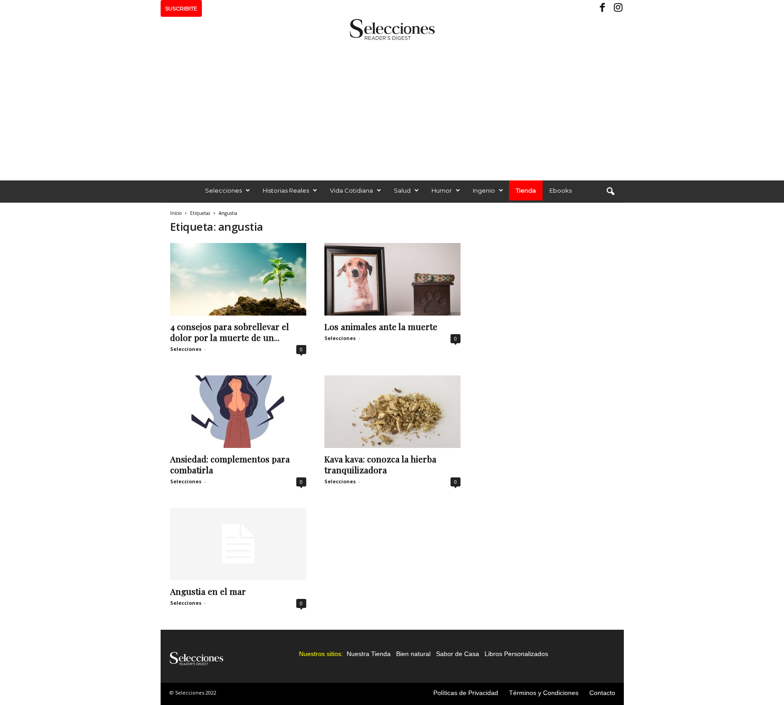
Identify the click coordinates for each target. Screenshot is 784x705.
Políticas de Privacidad (465, 692)
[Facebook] (603, 8)
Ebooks (560, 190)
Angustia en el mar (208, 591)
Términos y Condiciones (543, 692)
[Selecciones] (392, 29)
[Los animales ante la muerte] (392, 279)
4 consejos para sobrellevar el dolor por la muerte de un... (229, 332)
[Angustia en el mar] (238, 544)
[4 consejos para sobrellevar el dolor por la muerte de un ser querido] (238, 279)
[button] (610, 192)
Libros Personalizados (516, 653)
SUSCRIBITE (181, 8)
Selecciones (223, 190)
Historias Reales (286, 190)
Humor (441, 190)
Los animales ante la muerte (380, 326)
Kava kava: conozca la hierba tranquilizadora (380, 464)
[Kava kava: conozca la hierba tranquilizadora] (392, 411)
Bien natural (413, 653)
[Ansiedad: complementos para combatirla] (238, 411)
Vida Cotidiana (351, 190)
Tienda (526, 190)
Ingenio (484, 190)
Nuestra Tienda (369, 653)
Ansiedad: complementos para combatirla (230, 464)
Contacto (602, 692)
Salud (402, 190)
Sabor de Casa (457, 653)
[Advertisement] (392, 107)
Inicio (175, 213)
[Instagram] (617, 8)
